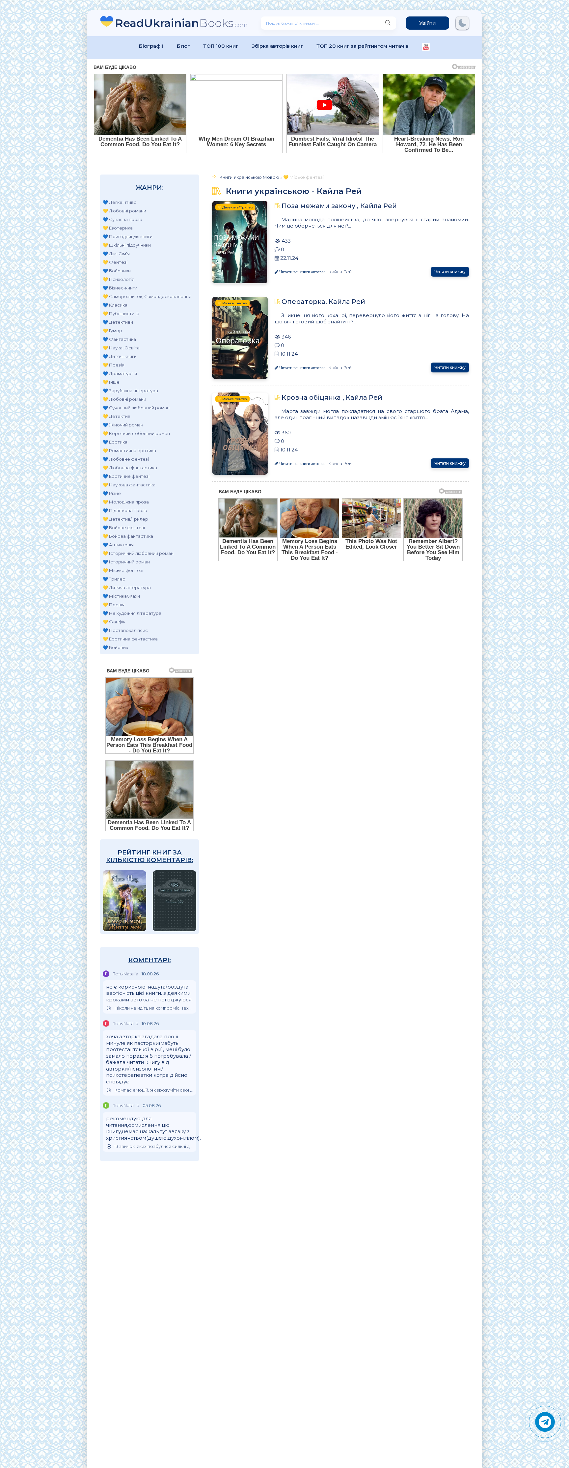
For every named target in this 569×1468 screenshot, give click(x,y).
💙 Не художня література (132, 613)
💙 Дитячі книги (120, 356)
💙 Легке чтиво (120, 202)
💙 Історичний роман (126, 561)
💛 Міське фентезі (123, 570)
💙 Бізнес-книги (120, 287)
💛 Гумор (112, 330)
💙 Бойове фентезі (124, 527)
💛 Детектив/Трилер (125, 519)
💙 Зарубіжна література (130, 390)
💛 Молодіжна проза (126, 501)
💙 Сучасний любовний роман (136, 407)
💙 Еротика (115, 442)
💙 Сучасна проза (122, 219)
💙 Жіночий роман (123, 424)
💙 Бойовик (115, 647)
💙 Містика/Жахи (121, 596)
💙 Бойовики (117, 270)
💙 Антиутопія (118, 544)
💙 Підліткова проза (125, 510)
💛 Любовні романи (124, 210)
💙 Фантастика (119, 339)
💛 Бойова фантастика (128, 536)
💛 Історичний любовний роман (138, 553)
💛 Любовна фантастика (130, 467)
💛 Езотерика (118, 228)
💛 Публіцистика (121, 313)
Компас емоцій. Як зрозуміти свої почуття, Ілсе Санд (153, 1090)
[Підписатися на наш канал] (426, 48)
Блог (183, 46)
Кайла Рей (340, 271)
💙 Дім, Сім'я (116, 253)
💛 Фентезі (115, 262)
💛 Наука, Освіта (121, 347)
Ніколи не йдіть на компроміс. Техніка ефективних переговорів (153, 1008)
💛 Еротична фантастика (130, 638)
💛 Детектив (116, 416)
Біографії (151, 46)
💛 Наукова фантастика (129, 484)
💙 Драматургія (120, 373)
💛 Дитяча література (127, 587)
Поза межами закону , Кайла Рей (339, 206)
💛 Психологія (118, 279)
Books (181, 23)
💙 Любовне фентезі (126, 459)
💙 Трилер (114, 579)
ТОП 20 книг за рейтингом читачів (362, 46)
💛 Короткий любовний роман (136, 433)
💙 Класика (115, 305)
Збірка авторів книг (277, 46)
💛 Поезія (113, 364)
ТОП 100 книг (220, 46)
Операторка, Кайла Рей (323, 302)
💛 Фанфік (114, 621)
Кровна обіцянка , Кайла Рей (332, 397)
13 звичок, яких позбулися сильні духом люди (153, 1146)
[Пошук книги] (388, 23)
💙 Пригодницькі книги (127, 236)
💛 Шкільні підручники (127, 245)
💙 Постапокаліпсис (125, 630)
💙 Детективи (118, 322)
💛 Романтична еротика (129, 450)
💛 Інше (111, 382)
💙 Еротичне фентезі (126, 476)
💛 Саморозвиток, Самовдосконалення (147, 296)
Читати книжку (450, 271)
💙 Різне (112, 493)
